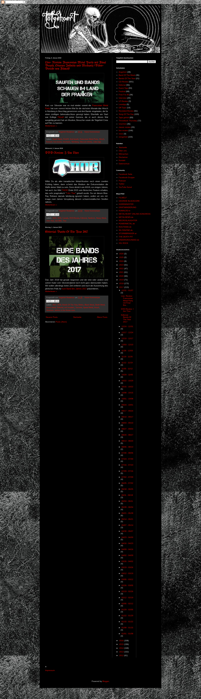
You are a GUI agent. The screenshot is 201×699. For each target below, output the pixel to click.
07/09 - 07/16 (127, 471)
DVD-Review (74, 218)
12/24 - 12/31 (127, 326)
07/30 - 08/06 (127, 453)
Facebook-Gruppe (127, 177)
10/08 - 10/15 (127, 393)
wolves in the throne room (65, 310)
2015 (54, 218)
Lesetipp (122, 104)
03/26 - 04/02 (127, 561)
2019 (121, 280)
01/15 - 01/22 (127, 621)
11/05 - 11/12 (127, 369)
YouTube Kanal (125, 187)
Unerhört (122, 124)
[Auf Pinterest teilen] (57, 135)
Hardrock (91, 218)
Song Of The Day (126, 114)
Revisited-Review (126, 111)
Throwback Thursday (128, 121)
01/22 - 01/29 (127, 615)
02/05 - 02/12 (127, 603)
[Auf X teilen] (52, 135)
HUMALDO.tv (124, 211)
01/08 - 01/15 (127, 627)
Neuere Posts (52, 317)
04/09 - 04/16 (127, 549)
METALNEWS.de (126, 217)
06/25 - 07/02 (127, 483)
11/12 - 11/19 (127, 363)
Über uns (123, 151)
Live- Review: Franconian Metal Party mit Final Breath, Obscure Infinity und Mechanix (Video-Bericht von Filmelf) (75, 65)
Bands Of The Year (69, 305)
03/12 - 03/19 (127, 573)
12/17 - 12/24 (127, 332)
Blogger (105, 681)
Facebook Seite (125, 174)
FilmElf (66, 139)
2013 (121, 652)
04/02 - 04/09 (127, 555)
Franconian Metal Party (89, 139)
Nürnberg (75, 142)
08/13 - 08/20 (127, 441)
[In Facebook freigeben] (55, 135)
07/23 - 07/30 (127, 459)
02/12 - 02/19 (127, 597)
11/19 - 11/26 (127, 357)
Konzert (49, 142)
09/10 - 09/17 (127, 417)
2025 (121, 257)
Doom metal (51, 308)
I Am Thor (70, 193)
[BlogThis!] (50, 135)
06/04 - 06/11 (127, 501)
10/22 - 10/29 (127, 381)
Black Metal (89, 305)
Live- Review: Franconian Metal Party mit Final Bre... (127, 300)
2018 (59, 218)
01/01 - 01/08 (127, 633)
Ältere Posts (102, 317)
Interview (122, 98)
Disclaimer (123, 157)
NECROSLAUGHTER (128, 220)
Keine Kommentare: (92, 132)
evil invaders (69, 308)
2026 (121, 254)
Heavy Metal (101, 218)
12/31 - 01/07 (127, 290)
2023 (121, 265)
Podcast (122, 181)
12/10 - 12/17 (127, 338)
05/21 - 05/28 (127, 513)
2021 (121, 272)
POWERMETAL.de (127, 223)
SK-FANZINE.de (126, 230)
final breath (74, 139)
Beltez (81, 305)
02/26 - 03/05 (127, 585)
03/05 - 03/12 (127, 579)
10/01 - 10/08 (127, 399)
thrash (96, 308)
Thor (64, 221)
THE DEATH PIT (126, 237)
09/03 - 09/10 (127, 423)
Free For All (124, 95)
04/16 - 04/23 (127, 543)
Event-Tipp (123, 88)
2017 (54, 305)
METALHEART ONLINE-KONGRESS (134, 214)
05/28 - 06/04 (127, 507)
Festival (122, 91)
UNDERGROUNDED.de (129, 240)
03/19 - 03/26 (127, 567)
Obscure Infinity (86, 142)
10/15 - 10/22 (127, 387)
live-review (57, 142)
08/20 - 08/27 (127, 435)
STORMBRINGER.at (127, 233)
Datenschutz (124, 164)
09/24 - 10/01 (127, 405)
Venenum (50, 310)
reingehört (123, 137)
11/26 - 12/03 (127, 351)
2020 (121, 276)
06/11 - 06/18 (127, 495)
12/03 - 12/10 (127, 344)
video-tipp (97, 142)
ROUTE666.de (125, 227)
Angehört (123, 72)
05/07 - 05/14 (127, 525)
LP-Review (123, 101)
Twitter (121, 184)
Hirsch (101, 139)
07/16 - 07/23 (127, 465)
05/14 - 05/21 (127, 519)
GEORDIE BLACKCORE (129, 201)
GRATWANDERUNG (127, 207)
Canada (65, 218)
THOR (65, 190)
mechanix (66, 142)
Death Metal (57, 139)
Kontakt (122, 160)
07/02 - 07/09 (127, 477)
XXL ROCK (123, 243)
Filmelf (61, 117)
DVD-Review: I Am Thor (62, 153)
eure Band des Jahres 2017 (74, 288)
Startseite (77, 317)
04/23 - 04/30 (127, 537)
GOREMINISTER (126, 204)
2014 (121, 648)
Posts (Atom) (61, 322)
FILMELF (123, 198)
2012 (121, 655)
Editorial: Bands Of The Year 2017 (66, 232)
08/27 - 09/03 (127, 429)
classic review (125, 127)
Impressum (50, 670)
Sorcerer (78, 308)
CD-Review (123, 82)
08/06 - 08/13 (127, 447)
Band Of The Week (127, 75)
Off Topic (122, 108)
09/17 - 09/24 (127, 411)
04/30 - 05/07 (127, 531)
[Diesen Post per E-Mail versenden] (47, 135)
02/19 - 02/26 (127, 591)
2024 (121, 261)
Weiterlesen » (51, 126)
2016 (121, 640)
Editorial (83, 218)
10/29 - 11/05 (127, 375)
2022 (121, 268)
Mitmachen (123, 154)
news (121, 134)
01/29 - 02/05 (127, 609)
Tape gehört (124, 117)
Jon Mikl (58, 221)
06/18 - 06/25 (127, 489)
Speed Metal (88, 308)
